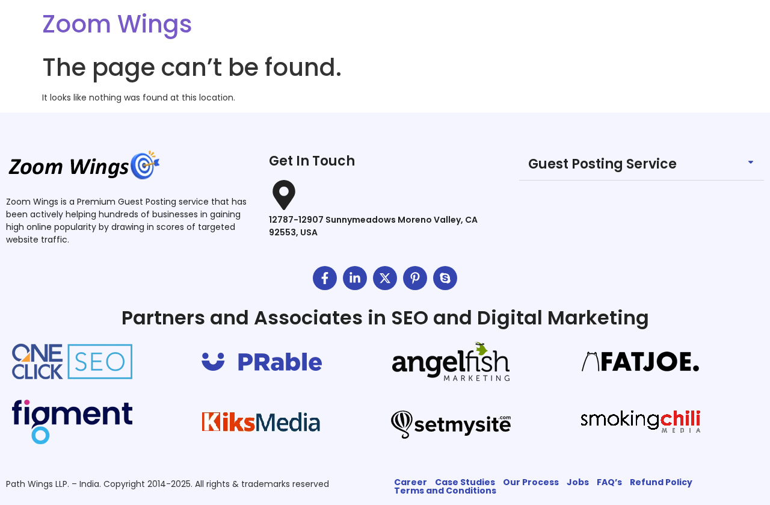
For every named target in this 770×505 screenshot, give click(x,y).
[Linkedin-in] (355, 278)
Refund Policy (661, 482)
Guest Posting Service (602, 164)
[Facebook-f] (325, 278)
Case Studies (465, 482)
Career (410, 482)
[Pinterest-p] (415, 278)
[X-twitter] (385, 278)
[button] (641, 165)
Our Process (531, 482)
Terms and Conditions (445, 490)
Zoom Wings (117, 24)
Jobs (578, 482)
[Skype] (445, 278)
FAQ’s (609, 482)
